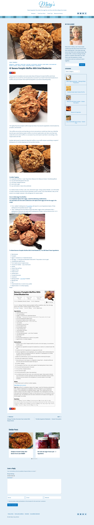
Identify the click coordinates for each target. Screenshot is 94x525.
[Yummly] (86, 13)
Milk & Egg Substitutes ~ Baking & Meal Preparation (75, 82)
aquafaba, (29, 206)
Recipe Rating (10, 473)
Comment (10, 477)
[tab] (31, 458)
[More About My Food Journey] (76, 35)
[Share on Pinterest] (12, 73)
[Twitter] (86, 514)
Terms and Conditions (19, 513)
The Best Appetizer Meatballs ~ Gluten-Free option (48, 418)
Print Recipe (50, 302)
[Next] (58, 445)
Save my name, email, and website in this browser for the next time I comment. (27, 501)
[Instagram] (81, 13)
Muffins (40, 64)
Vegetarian (38, 65)
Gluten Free (34, 64)
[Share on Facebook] (10, 73)
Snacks (19, 65)
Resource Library (58, 13)
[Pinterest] (83, 13)
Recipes (15, 65)
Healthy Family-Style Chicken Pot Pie (76, 92)
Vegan (23, 65)
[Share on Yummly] (14, 73)
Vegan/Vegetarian (30, 65)
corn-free (22, 278)
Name (9, 497)
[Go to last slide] (11, 445)
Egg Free (28, 64)
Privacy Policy (10, 513)
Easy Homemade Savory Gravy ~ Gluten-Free (75, 122)
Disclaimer (27, 513)
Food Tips (50, 13)
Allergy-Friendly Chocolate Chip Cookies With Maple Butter (18, 418)
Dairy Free (23, 64)
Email (27, 497)
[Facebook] (78, 13)
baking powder (20, 385)
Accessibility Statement (35, 513)
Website (47, 497)
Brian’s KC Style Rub (76, 112)
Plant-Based (45, 64)
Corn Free (17, 64)
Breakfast (11, 64)
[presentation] (21, 440)
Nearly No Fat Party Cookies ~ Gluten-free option (76, 102)
